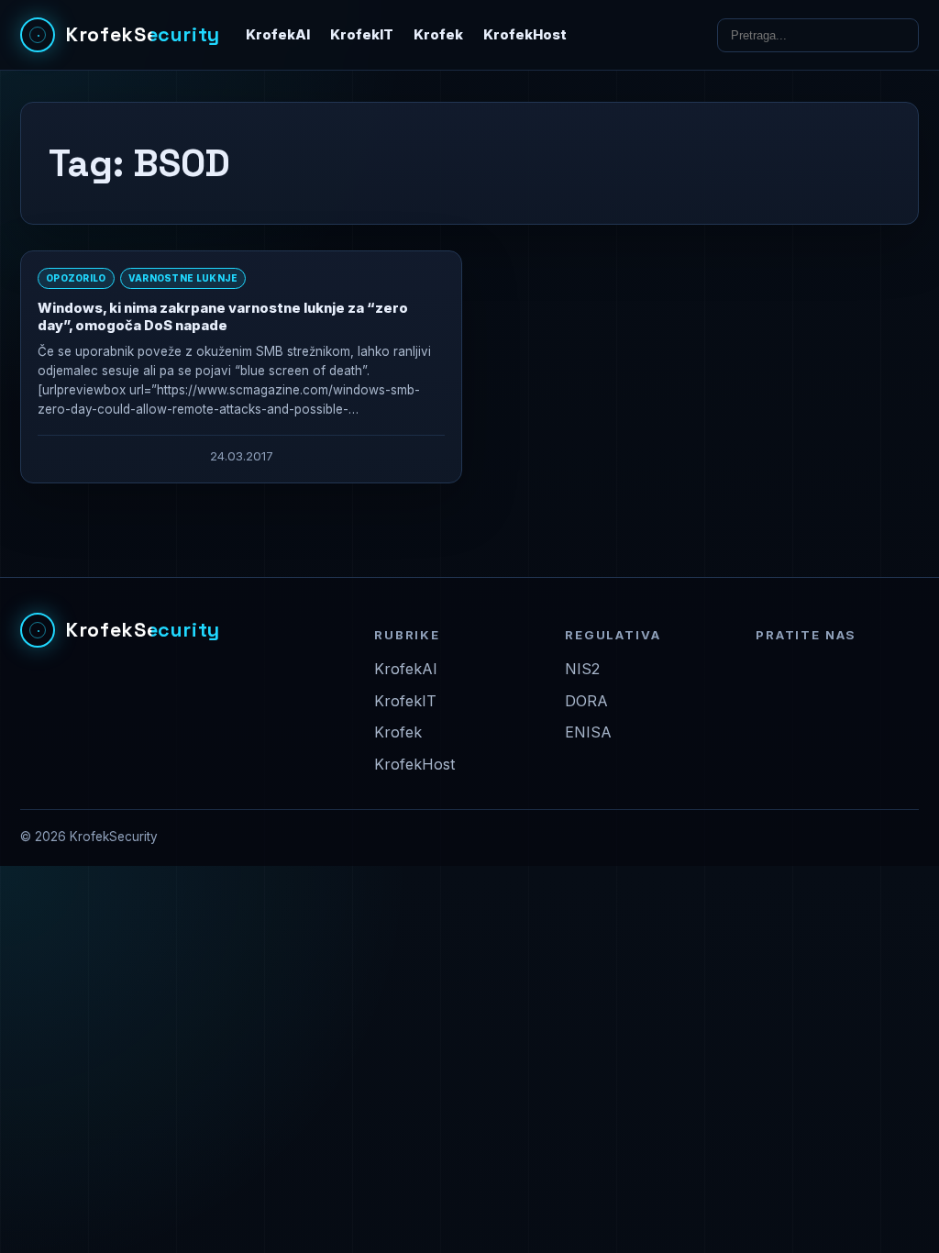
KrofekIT (361, 35)
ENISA (588, 732)
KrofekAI (278, 35)
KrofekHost (525, 35)
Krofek (438, 35)
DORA (586, 701)
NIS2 (582, 669)
